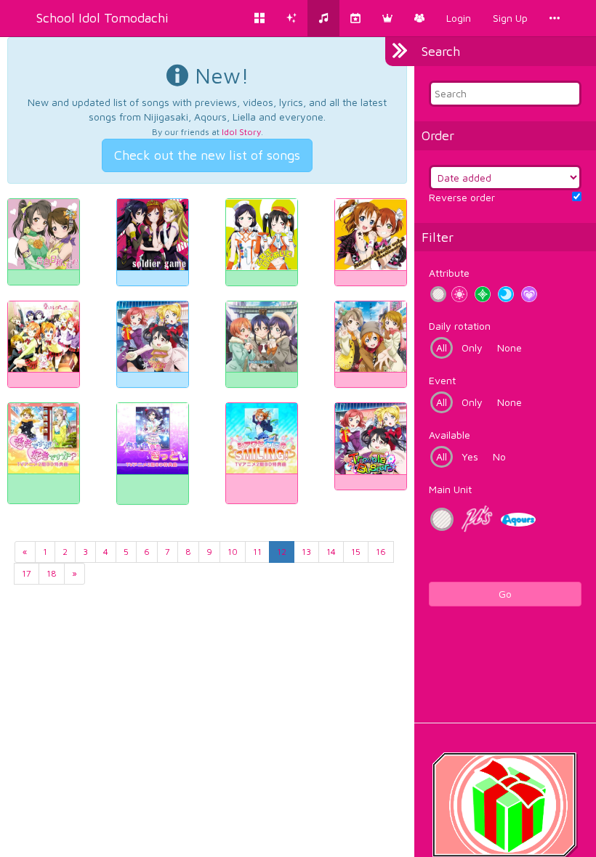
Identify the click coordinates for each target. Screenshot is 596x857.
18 (52, 573)
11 (257, 551)
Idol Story (241, 132)
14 (331, 551)
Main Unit (450, 489)
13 (306, 551)
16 (381, 551)
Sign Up (510, 18)
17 (26, 573)
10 (232, 551)
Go (505, 594)
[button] (387, 18)
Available (449, 434)
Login (458, 18)
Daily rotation (460, 326)
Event (442, 380)
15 (356, 551)
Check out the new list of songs (207, 155)
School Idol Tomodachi (102, 17)
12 (281, 551)
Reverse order (462, 197)
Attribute (449, 273)
